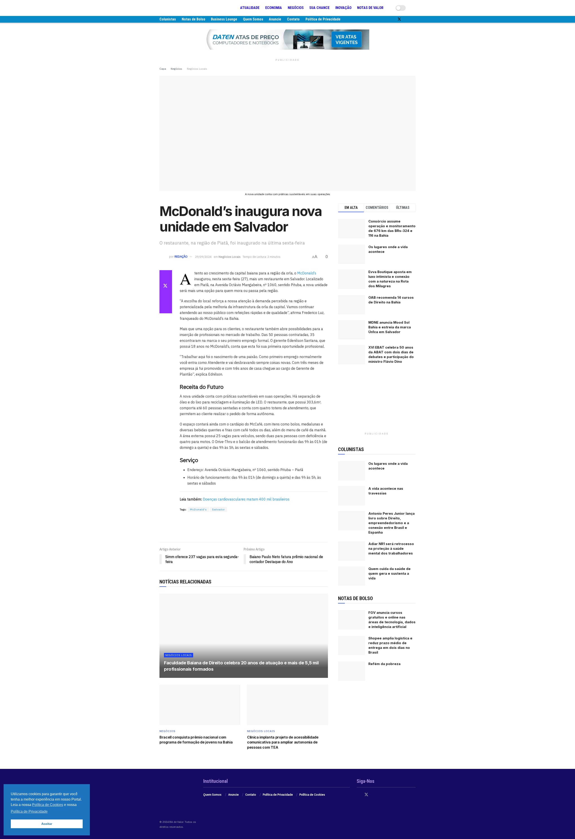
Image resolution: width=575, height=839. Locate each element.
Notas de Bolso (193, 19)
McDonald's (198, 509)
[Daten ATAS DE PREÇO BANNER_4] (287, 39)
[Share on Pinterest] (165, 297)
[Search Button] (414, 7)
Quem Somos (253, 19)
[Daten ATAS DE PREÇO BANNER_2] (243, 527)
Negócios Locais (197, 68)
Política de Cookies (312, 795)
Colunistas (167, 19)
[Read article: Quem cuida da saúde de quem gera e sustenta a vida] (351, 576)
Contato (293, 19)
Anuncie (275, 19)
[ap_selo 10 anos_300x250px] (377, 402)
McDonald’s (306, 273)
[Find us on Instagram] (407, 19)
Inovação (343, 8)
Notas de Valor (370, 8)
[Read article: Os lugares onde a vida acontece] (351, 471)
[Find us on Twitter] (399, 19)
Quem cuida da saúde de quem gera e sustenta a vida (389, 573)
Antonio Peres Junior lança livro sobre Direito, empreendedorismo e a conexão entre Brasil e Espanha (391, 522)
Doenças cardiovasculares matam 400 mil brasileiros (246, 499)
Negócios (296, 8)
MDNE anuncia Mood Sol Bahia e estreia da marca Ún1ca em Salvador (389, 327)
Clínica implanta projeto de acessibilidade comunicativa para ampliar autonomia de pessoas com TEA (282, 742)
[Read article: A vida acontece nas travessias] (351, 495)
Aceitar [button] (46, 824)
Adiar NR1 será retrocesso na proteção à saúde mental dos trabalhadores (391, 548)
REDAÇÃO (181, 257)
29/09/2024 (203, 257)
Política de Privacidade (323, 19)
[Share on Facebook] (165, 275)
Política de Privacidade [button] (29, 811)
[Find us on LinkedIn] (414, 19)
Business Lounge (224, 19)
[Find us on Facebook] (391, 19)
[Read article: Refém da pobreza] (351, 671)
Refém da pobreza (384, 664)
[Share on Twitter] (165, 286)
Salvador (218, 509)
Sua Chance (319, 8)
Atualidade (249, 8)
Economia (273, 8)
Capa (162, 68)
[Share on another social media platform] (165, 308)
